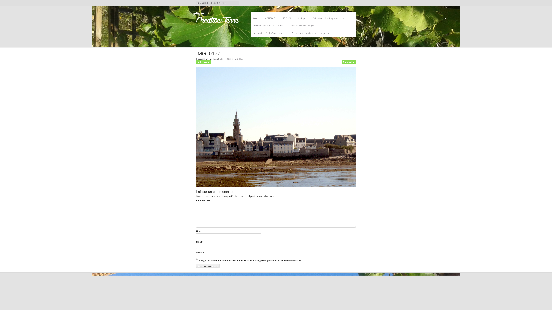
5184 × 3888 (225, 59)
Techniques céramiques (303, 33)
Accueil (256, 18)
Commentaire (203, 200)
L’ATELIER (286, 18)
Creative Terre (217, 21)
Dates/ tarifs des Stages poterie (327, 18)
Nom (198, 231)
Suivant (349, 62)
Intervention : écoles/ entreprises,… (269, 33)
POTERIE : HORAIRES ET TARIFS (268, 25)
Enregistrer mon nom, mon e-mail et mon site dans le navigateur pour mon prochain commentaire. (250, 260)
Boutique (301, 18)
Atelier (198, 14)
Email (199, 241)
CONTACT (270, 18)
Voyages (325, 33)
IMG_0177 (238, 59)
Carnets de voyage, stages (302, 25)
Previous (203, 62)
